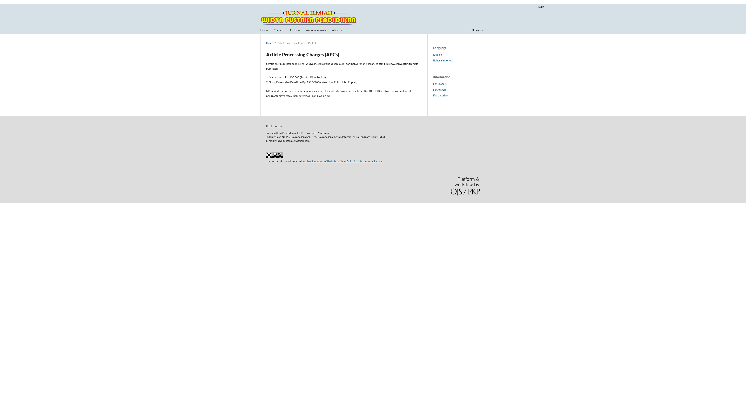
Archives (294, 30)
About (336, 30)
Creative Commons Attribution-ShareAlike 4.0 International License (342, 161)
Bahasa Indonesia (443, 60)
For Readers (440, 83)
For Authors (439, 89)
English (437, 54)
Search (478, 30)
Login (541, 6)
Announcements (316, 30)
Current (278, 30)
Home (264, 30)
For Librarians (441, 95)
